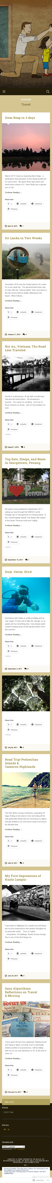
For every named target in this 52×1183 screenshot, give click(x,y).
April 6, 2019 (12, 226)
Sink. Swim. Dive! (18, 572)
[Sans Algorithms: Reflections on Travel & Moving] (26, 1019)
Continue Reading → (13, 192)
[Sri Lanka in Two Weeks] (26, 261)
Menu (4, 91)
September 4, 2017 (15, 669)
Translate (21, 1149)
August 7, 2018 (13, 447)
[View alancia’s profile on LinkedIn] (9, 1129)
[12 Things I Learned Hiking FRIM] (26, 693)
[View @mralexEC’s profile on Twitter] (5, 1129)
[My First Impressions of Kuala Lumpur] (26, 903)
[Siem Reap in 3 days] (26, 147)
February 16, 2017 (14, 1092)
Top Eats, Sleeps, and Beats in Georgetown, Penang (25, 461)
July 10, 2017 (12, 863)
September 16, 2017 (15, 560)
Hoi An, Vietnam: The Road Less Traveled (25, 348)
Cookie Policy (8, 1173)
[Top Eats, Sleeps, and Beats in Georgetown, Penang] (26, 486)
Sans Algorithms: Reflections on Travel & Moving (21, 992)
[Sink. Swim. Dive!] (26, 595)
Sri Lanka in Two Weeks (23, 238)
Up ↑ (26, 1165)
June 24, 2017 (13, 976)
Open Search (47, 92)
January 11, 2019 (14, 334)
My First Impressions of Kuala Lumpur (23, 877)
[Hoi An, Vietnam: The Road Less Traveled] (26, 373)
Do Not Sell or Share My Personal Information (31, 1161)
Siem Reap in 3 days (20, 118)
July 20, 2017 (12, 747)
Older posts (9, 1102)
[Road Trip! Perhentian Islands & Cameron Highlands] (26, 790)
